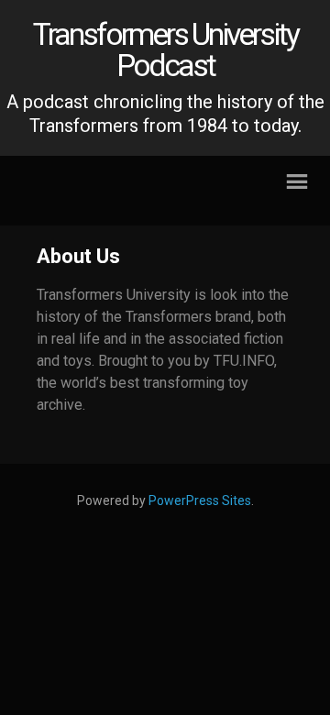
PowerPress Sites (199, 500)
